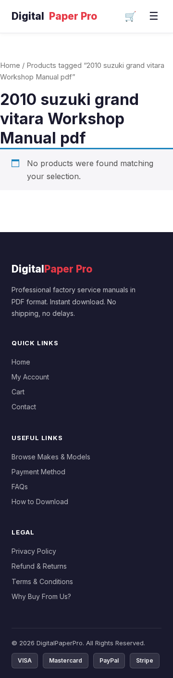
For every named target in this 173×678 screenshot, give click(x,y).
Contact (24, 407)
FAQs (20, 486)
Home (10, 65)
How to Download (40, 501)
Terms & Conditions (42, 581)
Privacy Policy (34, 551)
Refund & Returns (39, 566)
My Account (30, 377)
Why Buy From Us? (41, 596)
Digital (54, 16)
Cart (18, 392)
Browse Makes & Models (51, 457)
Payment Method (38, 472)
